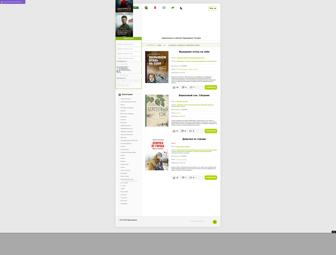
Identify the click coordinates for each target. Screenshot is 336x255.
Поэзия (178, 113)
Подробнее (211, 87)
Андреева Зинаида (206, 104)
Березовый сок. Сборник (194, 96)
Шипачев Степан (182, 104)
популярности (172, 45)
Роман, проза (193, 69)
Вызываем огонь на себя (194, 52)
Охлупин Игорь (194, 104)
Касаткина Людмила (198, 61)
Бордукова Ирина (198, 149)
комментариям (190, 45)
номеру (159, 45)
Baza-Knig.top (132, 220)
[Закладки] (155, 8)
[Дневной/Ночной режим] (181, 8)
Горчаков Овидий (182, 57)
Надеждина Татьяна (183, 61)
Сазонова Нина (211, 61)
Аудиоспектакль (181, 69)
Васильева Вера (211, 149)
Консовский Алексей (184, 149)
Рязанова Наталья (205, 151)
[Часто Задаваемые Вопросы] (172, 8)
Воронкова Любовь (183, 146)
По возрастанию (124, 69)
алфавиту (197, 45)
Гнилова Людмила (177, 151)
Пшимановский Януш (197, 57)
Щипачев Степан (182, 101)
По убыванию (123, 68)
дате (164, 45)
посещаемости (181, 45)
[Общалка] (164, 8)
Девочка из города (194, 139)
